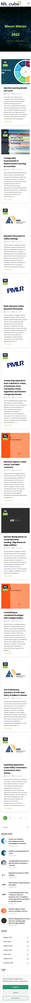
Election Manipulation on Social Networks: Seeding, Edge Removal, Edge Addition (15, 541)
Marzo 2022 (16, 942)
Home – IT (10, 41)
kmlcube (7, 94)
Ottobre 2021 (16, 950)
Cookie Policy (23, 981)
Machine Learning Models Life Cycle (15, 89)
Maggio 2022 (16, 937)
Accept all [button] (15, 987)
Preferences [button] (15, 998)
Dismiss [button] (15, 992)
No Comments (18, 94)
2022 (16, 41)
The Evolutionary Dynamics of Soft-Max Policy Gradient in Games (15, 692)
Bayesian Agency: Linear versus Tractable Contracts (15, 465)
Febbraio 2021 (16, 959)
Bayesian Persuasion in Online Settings (14, 237)
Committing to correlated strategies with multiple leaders (13, 615)
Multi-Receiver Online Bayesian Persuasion (14, 307)
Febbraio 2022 (16, 946)
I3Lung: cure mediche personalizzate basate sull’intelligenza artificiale (17, 841)
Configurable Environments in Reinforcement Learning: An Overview (15, 162)
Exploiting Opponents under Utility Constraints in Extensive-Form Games (15, 769)
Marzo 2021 (16, 954)
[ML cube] (11, 3)
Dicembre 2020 (16, 963)
